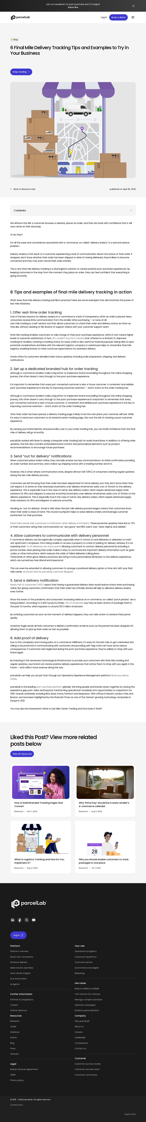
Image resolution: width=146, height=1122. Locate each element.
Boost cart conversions (21, 956)
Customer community (86, 1074)
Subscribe (73, 7)
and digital (93, 967)
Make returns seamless (21, 967)
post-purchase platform (49, 686)
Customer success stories (88, 1063)
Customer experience (86, 956)
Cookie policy (16, 1104)
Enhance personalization (87, 1010)
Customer (80, 962)
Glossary (14, 1053)
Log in (104, 17)
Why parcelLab (82, 1021)
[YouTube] (33, 921)
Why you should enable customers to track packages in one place (104, 861)
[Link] (28, 904)
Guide (13, 1026)
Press (12, 1048)
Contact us (80, 1048)
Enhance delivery (18, 962)
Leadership (80, 1037)
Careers (79, 1032)
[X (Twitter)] (26, 921)
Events (13, 1037)
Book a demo (118, 17)
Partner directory (18, 1010)
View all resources (22, 753)
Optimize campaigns (85, 1005)
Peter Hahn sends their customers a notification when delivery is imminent (49, 523)
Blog (12, 1043)
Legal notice (130, 1114)
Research (15, 1021)
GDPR (13, 1074)
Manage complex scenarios (88, 999)
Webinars (15, 1032)
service (89, 962)
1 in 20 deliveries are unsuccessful (43, 546)
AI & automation (18, 978)
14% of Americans (74, 602)
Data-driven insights (20, 973)
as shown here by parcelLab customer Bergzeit (48, 571)
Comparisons (81, 1043)
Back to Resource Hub (24, 189)
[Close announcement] (133, 6)
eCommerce (81, 967)
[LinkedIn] (12, 921)
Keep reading (20, 71)
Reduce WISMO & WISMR (87, 988)
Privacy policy (17, 1080)
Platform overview (19, 951)
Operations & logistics (86, 951)
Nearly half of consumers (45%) (27, 584)
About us (79, 1026)
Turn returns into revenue (87, 994)
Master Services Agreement (24, 1069)
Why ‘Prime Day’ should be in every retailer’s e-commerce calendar (104, 804)
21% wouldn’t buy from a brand (68, 338)
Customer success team (87, 1069)
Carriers (14, 1005)
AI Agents (15, 984)
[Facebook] (19, 921)
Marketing (80, 973)
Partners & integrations (21, 999)
